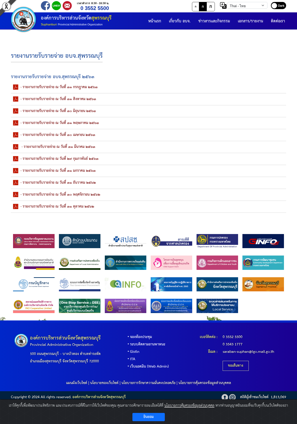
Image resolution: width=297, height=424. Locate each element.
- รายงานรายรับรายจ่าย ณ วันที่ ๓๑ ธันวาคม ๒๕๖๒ (58, 182)
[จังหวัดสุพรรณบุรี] (263, 284)
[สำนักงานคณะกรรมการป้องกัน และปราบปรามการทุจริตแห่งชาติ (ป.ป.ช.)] (34, 262)
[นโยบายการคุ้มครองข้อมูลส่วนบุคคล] (225, 397)
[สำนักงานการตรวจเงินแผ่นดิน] (125, 262)
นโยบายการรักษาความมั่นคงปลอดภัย (148, 383)
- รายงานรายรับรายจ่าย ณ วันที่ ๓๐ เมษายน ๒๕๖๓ (57, 135)
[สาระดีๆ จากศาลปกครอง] (171, 241)
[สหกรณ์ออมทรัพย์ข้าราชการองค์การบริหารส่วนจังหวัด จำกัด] (34, 305)
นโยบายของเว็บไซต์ (104, 383)
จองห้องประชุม (141, 337)
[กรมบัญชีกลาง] (34, 284)
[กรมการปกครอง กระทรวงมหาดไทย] (217, 241)
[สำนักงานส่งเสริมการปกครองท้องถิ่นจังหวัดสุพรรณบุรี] (217, 284)
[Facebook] (45, 5)
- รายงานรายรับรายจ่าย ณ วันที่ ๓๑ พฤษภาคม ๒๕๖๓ (59, 123)
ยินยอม (148, 417)
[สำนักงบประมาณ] (79, 241)
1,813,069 (278, 397)
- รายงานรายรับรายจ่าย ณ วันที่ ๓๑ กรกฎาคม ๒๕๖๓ (59, 87)
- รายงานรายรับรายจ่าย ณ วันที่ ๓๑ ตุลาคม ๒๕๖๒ (57, 206)
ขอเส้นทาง (235, 365)
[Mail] (67, 5)
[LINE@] (56, 5)
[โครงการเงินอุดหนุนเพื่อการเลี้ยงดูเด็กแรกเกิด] (171, 262)
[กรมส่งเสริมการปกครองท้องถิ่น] (79, 262)
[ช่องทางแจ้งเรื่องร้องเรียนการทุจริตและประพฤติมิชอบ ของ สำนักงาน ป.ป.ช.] (125, 305)
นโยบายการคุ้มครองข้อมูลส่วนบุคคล (205, 383)
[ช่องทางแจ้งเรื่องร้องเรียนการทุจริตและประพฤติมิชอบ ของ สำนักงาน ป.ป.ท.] (171, 305)
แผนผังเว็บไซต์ (76, 383)
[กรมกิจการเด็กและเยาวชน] (217, 262)
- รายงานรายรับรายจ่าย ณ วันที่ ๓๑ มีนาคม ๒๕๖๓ (57, 146)
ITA (132, 359)
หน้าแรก (154, 21)
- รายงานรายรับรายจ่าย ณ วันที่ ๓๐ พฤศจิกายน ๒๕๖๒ (60, 194)
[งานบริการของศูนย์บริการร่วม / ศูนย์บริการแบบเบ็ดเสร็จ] (79, 305)
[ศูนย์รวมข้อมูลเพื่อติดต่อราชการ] (125, 284)
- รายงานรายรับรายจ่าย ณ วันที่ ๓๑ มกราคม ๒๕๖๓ (58, 170)
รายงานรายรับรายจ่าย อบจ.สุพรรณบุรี (57, 56)
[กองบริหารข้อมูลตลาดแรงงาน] (34, 241)
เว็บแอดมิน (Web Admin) (149, 366)
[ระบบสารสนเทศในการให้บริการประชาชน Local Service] (217, 305)
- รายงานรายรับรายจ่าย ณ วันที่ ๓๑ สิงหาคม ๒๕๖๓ (58, 99)
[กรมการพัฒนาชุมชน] (263, 262)
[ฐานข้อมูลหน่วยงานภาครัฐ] (263, 241)
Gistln (134, 351)
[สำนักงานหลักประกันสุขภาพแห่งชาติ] (125, 241)
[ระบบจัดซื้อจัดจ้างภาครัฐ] (79, 284)
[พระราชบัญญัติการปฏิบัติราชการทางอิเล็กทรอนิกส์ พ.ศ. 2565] (171, 284)
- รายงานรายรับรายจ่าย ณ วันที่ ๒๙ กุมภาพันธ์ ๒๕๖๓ (59, 158)
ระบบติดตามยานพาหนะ (147, 344)
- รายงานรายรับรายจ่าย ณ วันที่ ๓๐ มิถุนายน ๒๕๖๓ (58, 111)
